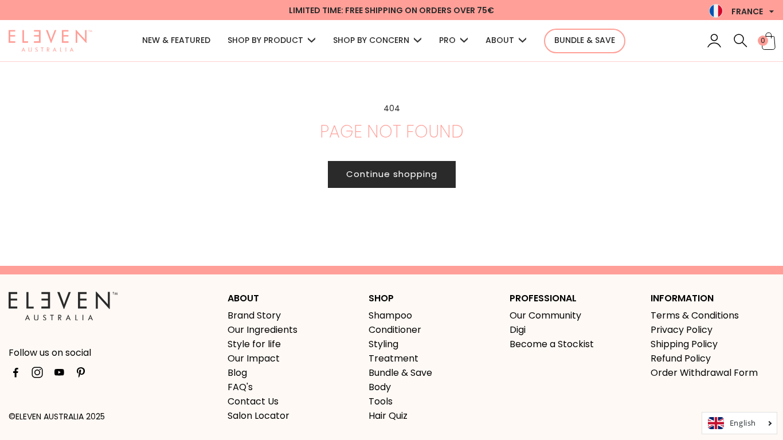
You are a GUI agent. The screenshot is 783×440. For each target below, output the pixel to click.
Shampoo (390, 315)
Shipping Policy (684, 344)
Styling (383, 344)
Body (380, 387)
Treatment (393, 358)
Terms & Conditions (695, 315)
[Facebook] (15, 375)
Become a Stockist (552, 344)
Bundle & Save (400, 372)
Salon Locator (258, 415)
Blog (237, 372)
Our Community (545, 315)
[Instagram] (37, 375)
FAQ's (240, 387)
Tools (381, 401)
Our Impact (254, 358)
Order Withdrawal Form (704, 372)
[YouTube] (59, 375)
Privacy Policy (681, 329)
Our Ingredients (262, 329)
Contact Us (253, 401)
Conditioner (395, 329)
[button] (272, 41)
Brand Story (254, 315)
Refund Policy (681, 358)
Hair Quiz (388, 415)
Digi (518, 329)
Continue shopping (391, 174)
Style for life (254, 344)
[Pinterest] (81, 375)
